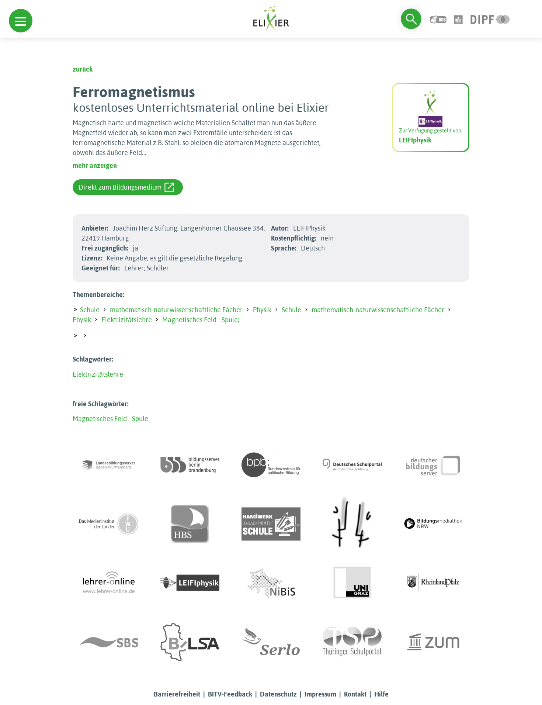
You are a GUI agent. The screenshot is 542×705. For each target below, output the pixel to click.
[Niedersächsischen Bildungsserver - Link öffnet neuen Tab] (271, 582)
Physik (262, 310)
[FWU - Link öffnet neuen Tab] (108, 523)
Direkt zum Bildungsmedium (120, 187)
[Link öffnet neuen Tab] (490, 19)
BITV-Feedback (230, 694)
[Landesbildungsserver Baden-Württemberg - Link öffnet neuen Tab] (108, 464)
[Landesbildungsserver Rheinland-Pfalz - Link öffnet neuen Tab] (433, 582)
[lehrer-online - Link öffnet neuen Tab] (108, 582)
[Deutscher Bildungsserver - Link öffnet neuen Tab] (433, 464)
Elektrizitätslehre (126, 320)
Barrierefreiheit (177, 694)
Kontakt (355, 694)
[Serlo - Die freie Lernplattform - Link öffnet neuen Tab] (271, 641)
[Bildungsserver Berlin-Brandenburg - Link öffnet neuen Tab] (189, 464)
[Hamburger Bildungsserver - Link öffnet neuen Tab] (189, 523)
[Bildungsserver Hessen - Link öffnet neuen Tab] (352, 523)
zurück (83, 69)
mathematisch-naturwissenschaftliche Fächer (176, 310)
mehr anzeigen (95, 165)
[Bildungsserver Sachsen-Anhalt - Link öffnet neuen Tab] (189, 641)
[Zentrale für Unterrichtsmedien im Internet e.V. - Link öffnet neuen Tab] (433, 641)
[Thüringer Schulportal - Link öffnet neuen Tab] (352, 641)
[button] (20, 20)
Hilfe (381, 694)
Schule (90, 310)
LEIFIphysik (415, 140)
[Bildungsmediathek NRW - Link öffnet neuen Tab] (433, 523)
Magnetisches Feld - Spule (110, 418)
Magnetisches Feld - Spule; (200, 320)
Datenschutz (278, 694)
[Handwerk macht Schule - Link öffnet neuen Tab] (271, 523)
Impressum (320, 694)
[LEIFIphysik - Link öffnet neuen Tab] (189, 582)
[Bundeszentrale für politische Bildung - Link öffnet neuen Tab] (271, 464)
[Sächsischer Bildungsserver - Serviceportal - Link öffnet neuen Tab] (108, 641)
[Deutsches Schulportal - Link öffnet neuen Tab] (352, 464)
